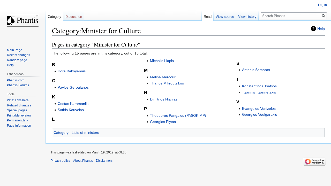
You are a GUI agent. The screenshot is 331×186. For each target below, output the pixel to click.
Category (61, 132)
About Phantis (83, 160)
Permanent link (17, 120)
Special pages (17, 110)
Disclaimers (104, 160)
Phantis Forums (18, 85)
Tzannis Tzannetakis (259, 92)
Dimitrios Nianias (163, 99)
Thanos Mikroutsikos (167, 83)
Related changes (19, 105)
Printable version (19, 115)
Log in (322, 5)
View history (247, 17)
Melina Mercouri (163, 77)
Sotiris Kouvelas (71, 110)
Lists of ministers (85, 132)
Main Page (14, 50)
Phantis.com (15, 80)
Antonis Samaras (256, 70)
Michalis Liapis (162, 61)
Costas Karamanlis (73, 104)
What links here (18, 100)
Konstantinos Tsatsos (259, 86)
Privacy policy (60, 160)
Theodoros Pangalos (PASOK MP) (178, 115)
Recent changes (18, 55)
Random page (17, 60)
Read (208, 17)
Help (321, 29)
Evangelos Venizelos (259, 108)
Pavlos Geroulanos (73, 87)
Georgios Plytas (163, 122)
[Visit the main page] (22, 20)
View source (225, 17)
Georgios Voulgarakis (259, 114)
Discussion (73, 17)
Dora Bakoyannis (72, 71)
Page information (19, 125)
